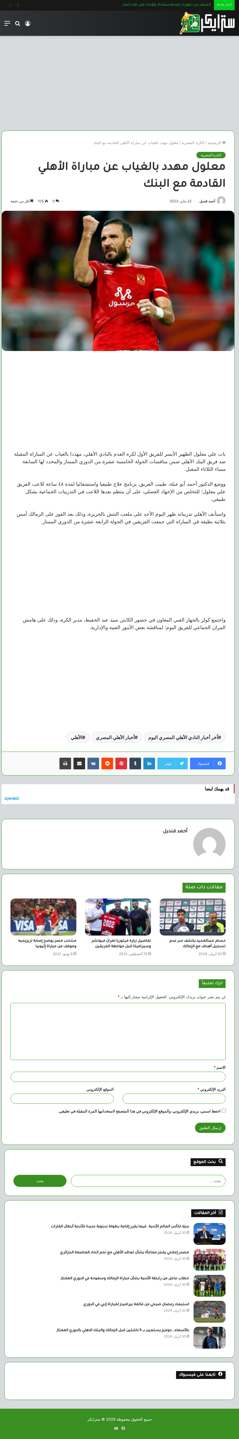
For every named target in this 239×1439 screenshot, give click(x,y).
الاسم (220, 1067)
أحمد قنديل (207, 201)
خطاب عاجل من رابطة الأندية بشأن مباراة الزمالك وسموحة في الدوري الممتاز (125, 1279)
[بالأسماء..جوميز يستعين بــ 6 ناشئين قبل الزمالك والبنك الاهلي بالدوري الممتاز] (210, 1338)
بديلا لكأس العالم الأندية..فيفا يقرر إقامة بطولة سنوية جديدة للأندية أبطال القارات (120, 1227)
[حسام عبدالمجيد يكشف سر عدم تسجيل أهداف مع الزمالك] (193, 917)
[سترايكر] (207, 23)
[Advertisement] (118, 81)
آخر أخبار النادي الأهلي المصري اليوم (183, 737)
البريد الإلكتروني (211, 1089)
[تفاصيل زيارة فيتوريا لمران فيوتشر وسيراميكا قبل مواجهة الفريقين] (118, 917)
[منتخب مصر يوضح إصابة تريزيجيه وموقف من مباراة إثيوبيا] (43, 917)
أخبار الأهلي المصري (115, 737)
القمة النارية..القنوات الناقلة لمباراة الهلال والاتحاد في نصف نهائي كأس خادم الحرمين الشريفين (137, 5)
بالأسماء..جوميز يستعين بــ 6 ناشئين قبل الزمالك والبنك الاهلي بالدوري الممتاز (123, 1331)
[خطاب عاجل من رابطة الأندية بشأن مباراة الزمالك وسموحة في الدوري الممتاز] (210, 1286)
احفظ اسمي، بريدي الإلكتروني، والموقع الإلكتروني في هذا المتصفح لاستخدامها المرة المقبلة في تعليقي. (139, 1111)
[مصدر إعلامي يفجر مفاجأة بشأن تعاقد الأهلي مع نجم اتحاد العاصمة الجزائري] (210, 1260)
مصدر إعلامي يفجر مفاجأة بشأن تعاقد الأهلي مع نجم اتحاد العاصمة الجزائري (124, 1253)
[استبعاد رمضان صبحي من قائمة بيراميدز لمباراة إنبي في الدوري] (210, 1312)
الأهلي (76, 737)
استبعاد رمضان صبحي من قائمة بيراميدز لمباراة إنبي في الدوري (136, 1305)
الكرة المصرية (193, 142)
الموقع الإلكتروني (100, 1089)
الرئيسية (215, 142)
